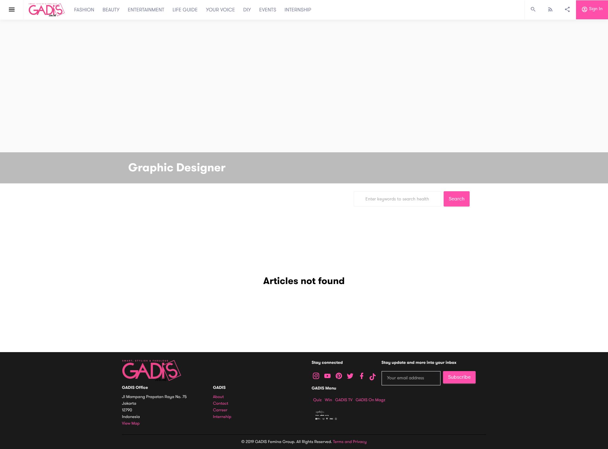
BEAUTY (111, 9)
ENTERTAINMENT (146, 9)
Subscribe (459, 377)
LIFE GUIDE (185, 9)
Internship (222, 417)
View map (131, 423)
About (218, 397)
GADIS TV (343, 400)
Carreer (220, 410)
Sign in (595, 9)
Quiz (317, 400)
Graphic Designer (176, 167)
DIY (247, 9)
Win (328, 400)
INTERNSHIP (297, 9)
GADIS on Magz (370, 400)
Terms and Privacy (350, 442)
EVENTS (267, 9)
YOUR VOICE (220, 9)
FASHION (84, 9)
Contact (220, 404)
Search (457, 198)
